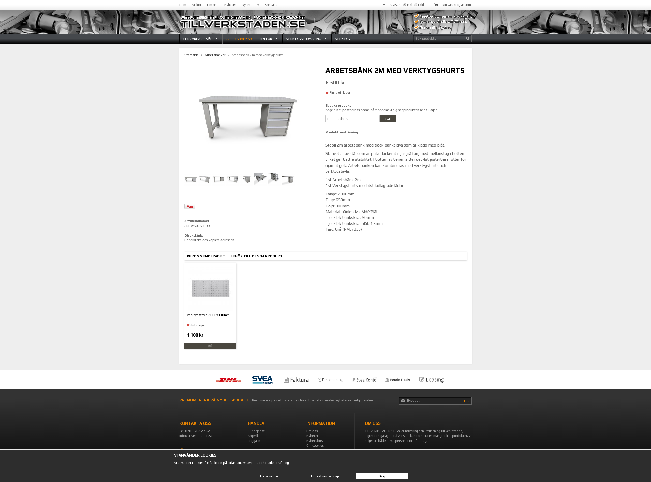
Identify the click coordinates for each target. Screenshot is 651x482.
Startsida (191, 55)
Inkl (409, 5)
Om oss (212, 5)
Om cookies (315, 445)
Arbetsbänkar (239, 39)
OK (466, 401)
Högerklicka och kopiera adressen (209, 240)
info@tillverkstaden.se (196, 436)
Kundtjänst (256, 431)
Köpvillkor (255, 436)
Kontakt (271, 5)
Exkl (421, 5)
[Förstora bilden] (248, 117)
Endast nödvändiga (325, 476)
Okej (382, 476)
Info (210, 346)
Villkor (196, 5)
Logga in (254, 441)
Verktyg (342, 39)
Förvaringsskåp (197, 39)
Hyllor (266, 39)
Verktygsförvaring (303, 39)
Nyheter (230, 5)
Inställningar (269, 476)
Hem (182, 5)
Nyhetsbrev (250, 5)
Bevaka (388, 119)
